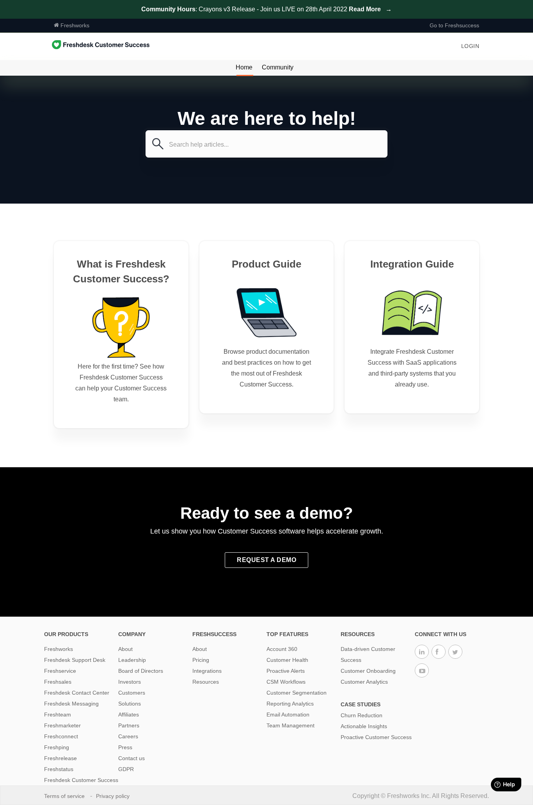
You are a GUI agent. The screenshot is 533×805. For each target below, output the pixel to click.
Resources (205, 682)
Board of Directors (140, 671)
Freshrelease (60, 758)
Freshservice (60, 671)
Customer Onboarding (368, 671)
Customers (131, 693)
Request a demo (266, 560)
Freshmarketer (62, 725)
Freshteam (57, 714)
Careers (128, 736)
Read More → (370, 9)
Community (277, 67)
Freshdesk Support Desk (74, 660)
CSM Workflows (286, 682)
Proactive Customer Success (376, 737)
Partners (128, 725)
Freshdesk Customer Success (81, 780)
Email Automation (287, 714)
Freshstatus (58, 769)
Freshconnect (61, 736)
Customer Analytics (364, 682)
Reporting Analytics (290, 703)
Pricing (200, 660)
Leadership (132, 660)
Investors (129, 682)
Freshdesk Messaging (71, 703)
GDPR (126, 769)
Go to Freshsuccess (454, 25)
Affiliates (128, 714)
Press (125, 747)
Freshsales (57, 682)
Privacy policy (113, 796)
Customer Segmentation (296, 693)
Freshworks (74, 25)
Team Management (290, 725)
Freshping (56, 747)
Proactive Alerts (285, 671)
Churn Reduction (361, 715)
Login (470, 46)
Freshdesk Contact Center (76, 693)
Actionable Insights (364, 726)
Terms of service (65, 796)
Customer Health (287, 660)
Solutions (129, 703)
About (125, 649)
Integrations (207, 671)
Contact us (131, 758)
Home (244, 67)
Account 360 (281, 649)
